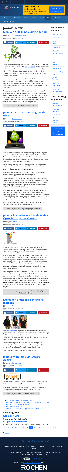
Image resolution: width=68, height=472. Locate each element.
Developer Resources (59, 2)
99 (35, 427)
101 (43, 427)
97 (27, 427)
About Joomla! (15, 18)
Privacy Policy (28, 452)
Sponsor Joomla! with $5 (53, 452)
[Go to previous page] (8, 427)
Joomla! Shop (10, 331)
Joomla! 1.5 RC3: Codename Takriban (18, 404)
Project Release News (19, 35)
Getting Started (58, 38)
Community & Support (44, 2)
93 (12, 427)
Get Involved (57, 47)
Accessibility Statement (15, 452)
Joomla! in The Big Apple (14, 406)
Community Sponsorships (57, 116)
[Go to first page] (5, 427)
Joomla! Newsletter (56, 79)
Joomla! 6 (41, 18)
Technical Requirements (57, 90)
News (48, 18)
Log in (45, 454)
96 (23, 427)
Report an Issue (37, 454)
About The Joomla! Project (58, 52)
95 (19, 427)
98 (31, 427)
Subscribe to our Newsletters (58, 131)
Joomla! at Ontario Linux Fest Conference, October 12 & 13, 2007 (27, 402)
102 (48, 427)
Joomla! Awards (58, 59)
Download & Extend (17, 2)
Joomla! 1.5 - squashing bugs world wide (24, 114)
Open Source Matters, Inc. (32, 463)
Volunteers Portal (56, 122)
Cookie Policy (38, 452)
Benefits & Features (29, 18)
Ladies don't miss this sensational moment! (23, 301)
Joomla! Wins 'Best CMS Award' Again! (22, 358)
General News (17, 119)
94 (15, 427)
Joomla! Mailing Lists (58, 73)
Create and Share (56, 43)
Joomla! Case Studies (57, 64)
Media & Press (9, 21)
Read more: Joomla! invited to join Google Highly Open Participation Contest (26, 292)
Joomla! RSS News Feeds (56, 85)
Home (6, 18)
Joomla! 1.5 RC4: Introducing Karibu (25, 32)
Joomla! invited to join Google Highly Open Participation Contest (25, 217)
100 (39, 427)
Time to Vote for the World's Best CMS (19, 400)
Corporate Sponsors (56, 110)
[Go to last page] (55, 427)
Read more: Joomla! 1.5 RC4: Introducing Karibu (21, 106)
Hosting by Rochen (34, 471)
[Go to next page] (52, 427)
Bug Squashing (30, 67)
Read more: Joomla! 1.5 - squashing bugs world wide (23, 209)
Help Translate (25, 454)
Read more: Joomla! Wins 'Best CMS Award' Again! (22, 394)
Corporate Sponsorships (57, 104)
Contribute (56, 18)
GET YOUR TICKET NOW (56, 9)
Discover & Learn (30, 2)
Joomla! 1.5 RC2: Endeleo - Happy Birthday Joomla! (22, 409)
